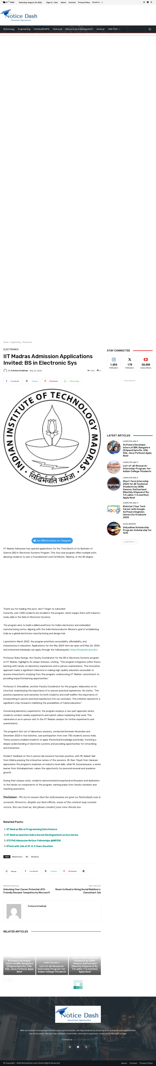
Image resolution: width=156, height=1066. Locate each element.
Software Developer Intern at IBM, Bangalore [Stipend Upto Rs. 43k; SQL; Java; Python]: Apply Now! (19, 966)
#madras (35, 857)
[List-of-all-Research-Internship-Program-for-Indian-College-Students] (52, 956)
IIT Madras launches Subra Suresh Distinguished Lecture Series (42, 835)
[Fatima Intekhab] (5, 371)
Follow (113, 358)
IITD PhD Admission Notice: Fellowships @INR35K (34, 840)
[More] (83, 871)
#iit (27, 857)
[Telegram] (148, 2)
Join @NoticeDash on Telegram (53, 540)
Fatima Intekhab (19, 371)
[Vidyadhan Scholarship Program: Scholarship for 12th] (114, 529)
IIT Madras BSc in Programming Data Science (32, 829)
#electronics (17, 857)
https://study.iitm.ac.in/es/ (84, 649)
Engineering (16, 342)
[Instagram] (144, 2)
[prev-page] (5, 980)
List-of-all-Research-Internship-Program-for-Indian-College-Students (52, 969)
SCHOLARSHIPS (129, 524)
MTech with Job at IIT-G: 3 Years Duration (30, 846)
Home (6, 342)
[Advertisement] (76, 15)
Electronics (27, 342)
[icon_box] (97, 2)
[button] (149, 29)
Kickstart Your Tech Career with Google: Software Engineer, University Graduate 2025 (134, 512)
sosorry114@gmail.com (83, 1039)
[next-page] (10, 980)
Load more (129, 541)
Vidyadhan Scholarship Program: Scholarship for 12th (137, 530)
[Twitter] (151, 2)
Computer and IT (19, 957)
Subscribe (146, 358)
